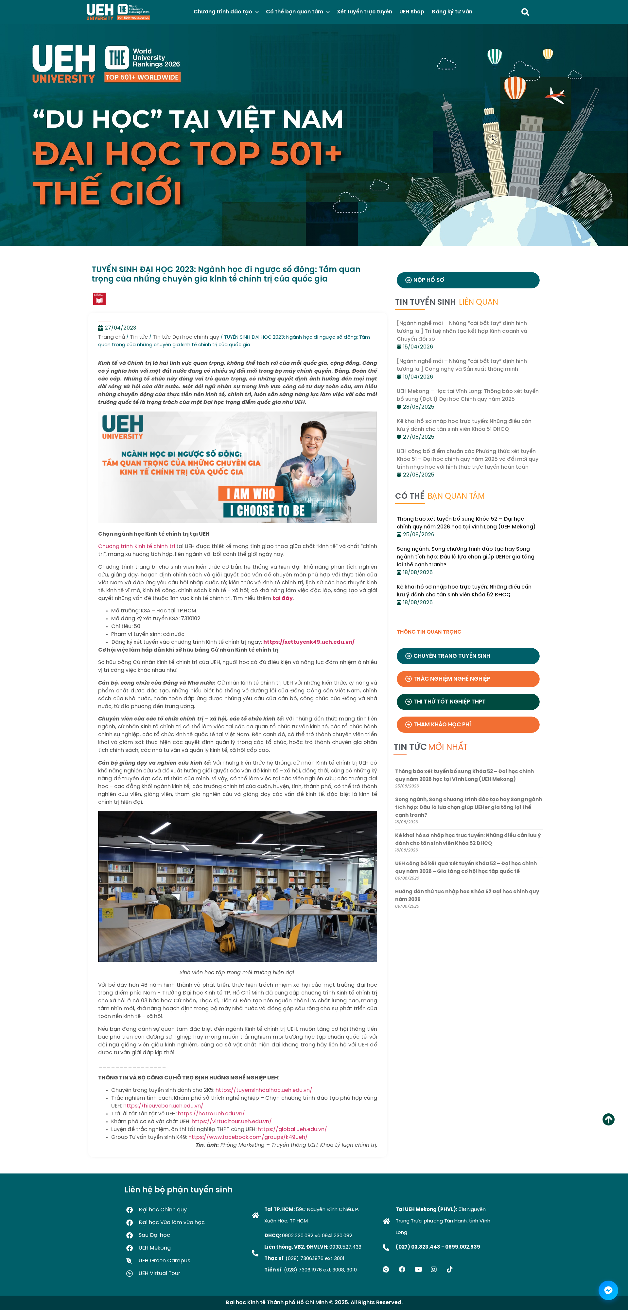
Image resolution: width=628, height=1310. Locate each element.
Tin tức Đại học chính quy (186, 337)
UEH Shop (411, 12)
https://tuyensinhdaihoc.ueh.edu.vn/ (265, 1090)
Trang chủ (111, 337)
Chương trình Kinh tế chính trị (136, 546)
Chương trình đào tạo (223, 12)
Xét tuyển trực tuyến (364, 12)
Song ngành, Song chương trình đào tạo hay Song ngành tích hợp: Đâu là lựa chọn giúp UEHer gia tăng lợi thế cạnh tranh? (465, 557)
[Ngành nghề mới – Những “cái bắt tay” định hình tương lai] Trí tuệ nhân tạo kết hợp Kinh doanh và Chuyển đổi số (462, 331)
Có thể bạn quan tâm (294, 12)
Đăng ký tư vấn (451, 12)
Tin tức (139, 337)
